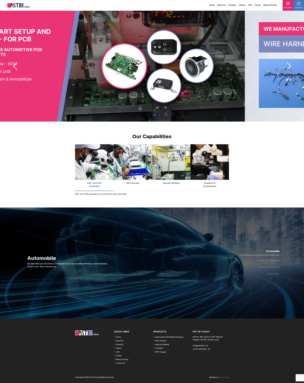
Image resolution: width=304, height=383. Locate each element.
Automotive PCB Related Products (169, 337)
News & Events (270, 5)
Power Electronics (269, 267)
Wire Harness (160, 341)
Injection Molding (270, 260)
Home (212, 5)
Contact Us (299, 8)
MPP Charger (160, 352)
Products (232, 5)
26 (209, 349)
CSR (250, 5)
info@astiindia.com (200, 345)
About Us (221, 5)
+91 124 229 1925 (199, 349)
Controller (274, 273)
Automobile (273, 251)
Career (257, 5)
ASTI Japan (288, 8)
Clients (242, 5)
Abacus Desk (224, 377)
